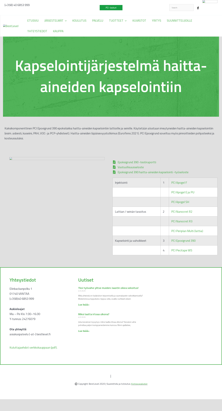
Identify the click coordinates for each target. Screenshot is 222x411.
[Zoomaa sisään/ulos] (4, 403)
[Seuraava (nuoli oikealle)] (14, 408)
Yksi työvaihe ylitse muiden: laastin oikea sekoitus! (108, 288)
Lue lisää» (83, 304)
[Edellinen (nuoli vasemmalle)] (4, 408)
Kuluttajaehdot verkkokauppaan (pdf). (33, 347)
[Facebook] (198, 8)
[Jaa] (23, 403)
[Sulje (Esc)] (33, 403)
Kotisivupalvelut (139, 384)
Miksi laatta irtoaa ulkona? (93, 314)
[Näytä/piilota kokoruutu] (14, 403)
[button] (111, 7)
